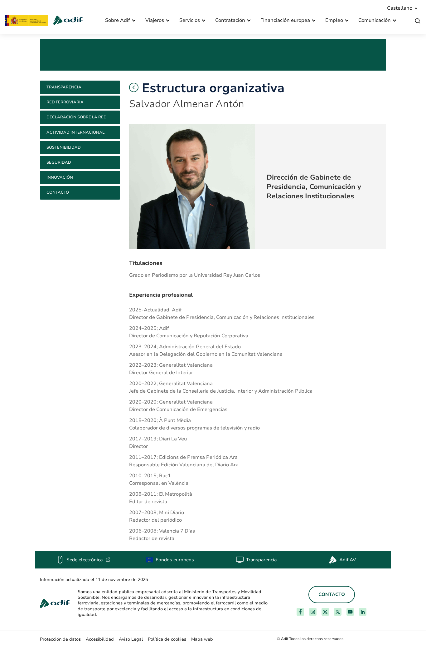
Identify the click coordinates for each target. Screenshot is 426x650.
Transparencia (63, 87)
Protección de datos (60, 639)
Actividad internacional (75, 132)
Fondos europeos (175, 560)
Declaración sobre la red (76, 117)
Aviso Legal (131, 639)
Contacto (57, 192)
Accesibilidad (100, 639)
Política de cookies (167, 639)
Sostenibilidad (63, 147)
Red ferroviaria (65, 102)
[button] (133, 87)
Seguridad (58, 162)
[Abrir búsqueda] (417, 21)
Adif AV (347, 560)
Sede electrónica (88, 560)
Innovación (59, 177)
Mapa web (202, 639)
